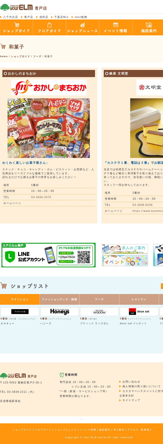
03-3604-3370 (41, 197)
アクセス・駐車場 (138, 429)
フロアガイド (43, 429)
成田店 (43, 16)
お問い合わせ (131, 381)
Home (4, 56)
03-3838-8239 (143, 204)
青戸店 (28, 16)
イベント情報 (88, 429)
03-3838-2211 (17, 391)
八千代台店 (10, 16)
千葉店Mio (61, 16)
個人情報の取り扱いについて (141, 386)
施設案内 (104, 429)
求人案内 (118, 429)
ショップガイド (20, 56)
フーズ (37, 56)
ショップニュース (65, 429)
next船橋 (81, 16)
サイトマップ (131, 400)
